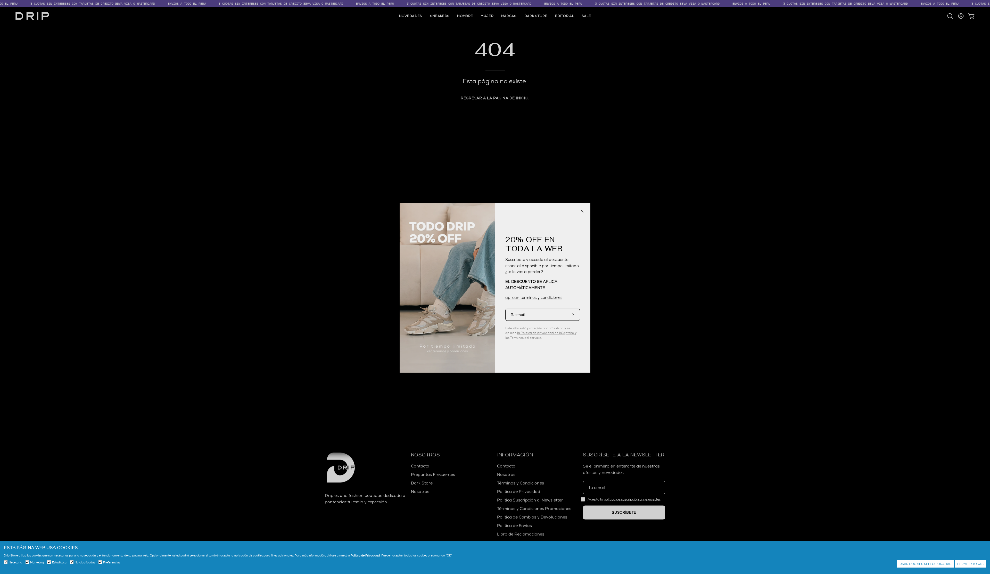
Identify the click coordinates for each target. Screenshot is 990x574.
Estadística (59, 562)
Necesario (15, 562)
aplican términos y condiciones (533, 296)
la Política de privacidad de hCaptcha (546, 332)
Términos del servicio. (526, 337)
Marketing (37, 562)
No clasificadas (85, 562)
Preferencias (111, 562)
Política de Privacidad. (366, 555)
